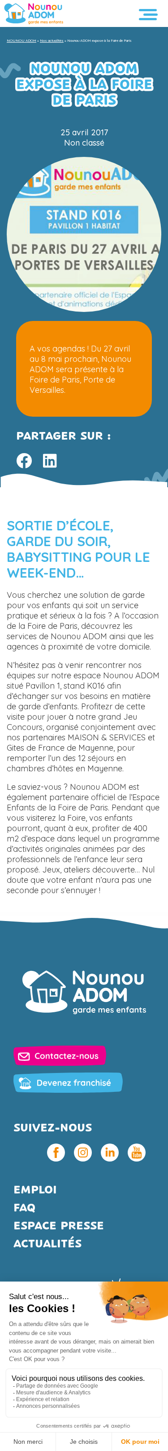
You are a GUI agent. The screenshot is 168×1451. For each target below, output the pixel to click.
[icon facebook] (56, 1153)
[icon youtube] (137, 1153)
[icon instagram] (83, 1153)
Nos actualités (52, 40)
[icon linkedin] (110, 1153)
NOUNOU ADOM (21, 40)
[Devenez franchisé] (68, 1083)
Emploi (35, 1190)
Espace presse (58, 1226)
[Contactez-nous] (59, 1056)
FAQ (24, 1208)
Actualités (47, 1244)
